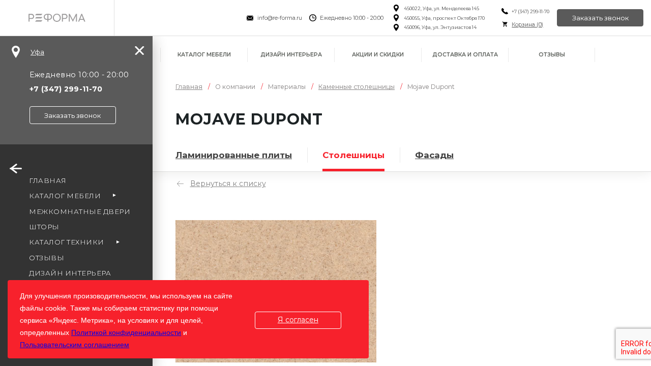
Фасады (434, 155)
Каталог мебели (204, 54)
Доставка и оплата (465, 54)
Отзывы (552, 54)
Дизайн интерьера (291, 54)
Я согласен (298, 319)
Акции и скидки (378, 54)
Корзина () (527, 24)
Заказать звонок (600, 18)
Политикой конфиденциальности (126, 332)
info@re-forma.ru (279, 18)
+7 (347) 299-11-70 (530, 11)
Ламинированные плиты (233, 155)
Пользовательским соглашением (74, 345)
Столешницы (353, 155)
